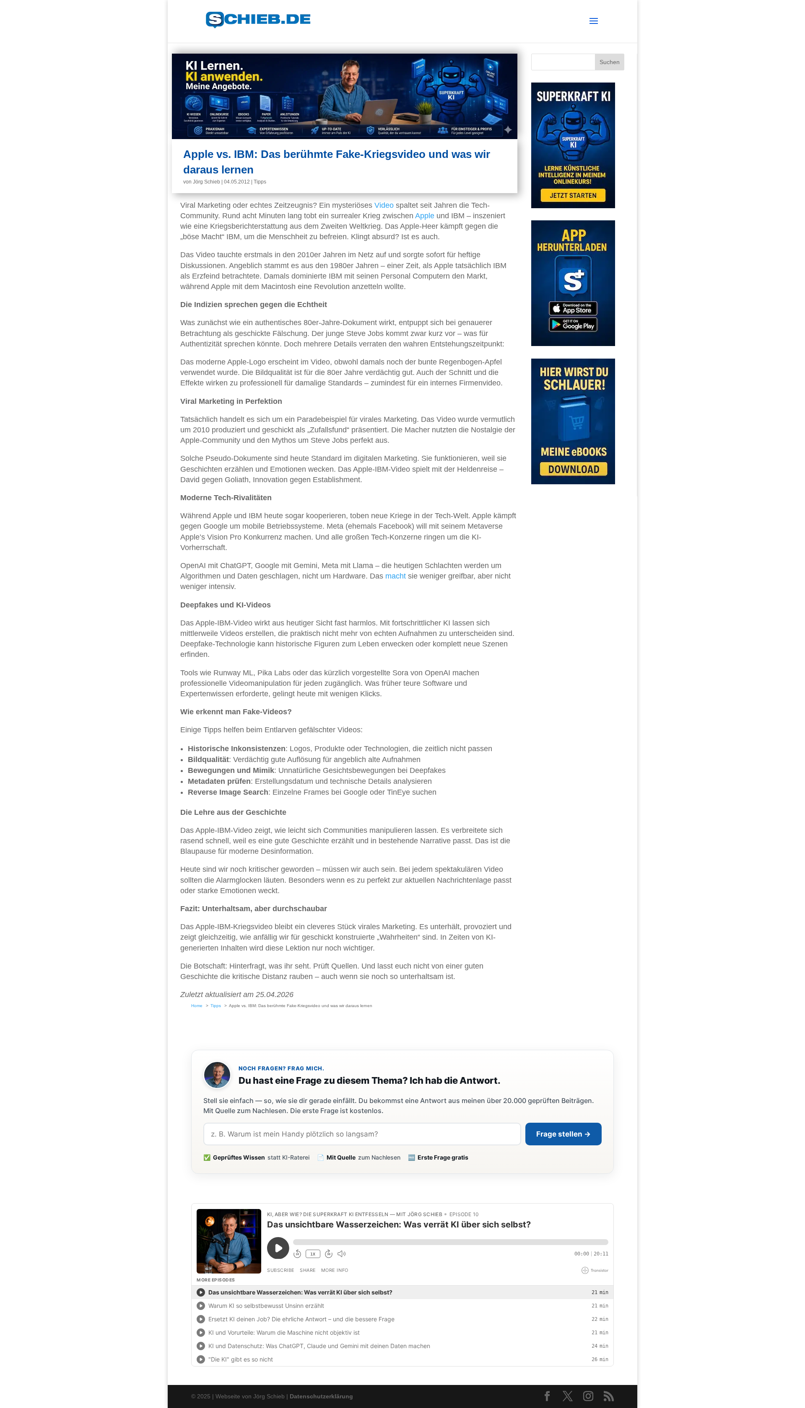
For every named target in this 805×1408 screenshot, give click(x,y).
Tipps (260, 182)
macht (395, 576)
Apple (424, 216)
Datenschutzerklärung (321, 1396)
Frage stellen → (563, 1134)
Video (384, 205)
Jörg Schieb (206, 182)
